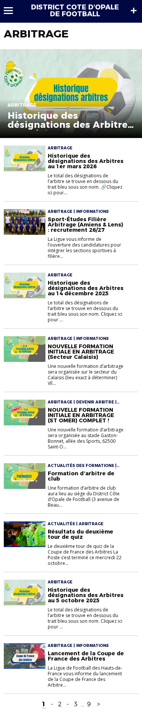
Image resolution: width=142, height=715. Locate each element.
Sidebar (133, 10)
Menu (12, 10)
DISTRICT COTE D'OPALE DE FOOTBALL (75, 10)
